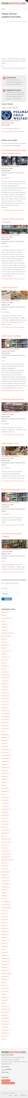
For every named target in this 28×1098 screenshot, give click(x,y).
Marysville (5, 833)
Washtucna (5, 1021)
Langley (4, 818)
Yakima (4, 1036)
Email (3, 178)
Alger (3, 621)
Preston (4, 910)
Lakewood (5, 815)
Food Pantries (14, 4)
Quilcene (4, 922)
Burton (4, 669)
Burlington (5, 666)
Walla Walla (5, 1012)
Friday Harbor (6, 755)
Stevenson (5, 979)
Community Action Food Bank (12, 399)
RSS (2, 1069)
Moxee (4, 863)
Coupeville (5, 710)
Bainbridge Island (7, 633)
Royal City (5, 940)
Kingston (4, 800)
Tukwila (4, 1000)
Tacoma (4, 991)
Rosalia (4, 937)
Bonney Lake (6, 651)
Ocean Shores (6, 884)
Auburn (4, 630)
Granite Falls (6, 773)
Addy (3, 615)
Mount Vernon (6, 857)
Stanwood (5, 976)
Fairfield (4, 746)
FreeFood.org (6, 1080)
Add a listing (4, 1072)
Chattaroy (5, 684)
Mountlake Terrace (7, 860)
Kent (3, 794)
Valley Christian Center (10, 443)
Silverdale (5, 955)
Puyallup (4, 919)
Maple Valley (6, 830)
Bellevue (4, 642)
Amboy (4, 624)
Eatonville (5, 722)
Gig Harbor (5, 758)
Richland (4, 928)
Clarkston (5, 701)
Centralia (4, 681)
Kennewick (5, 791)
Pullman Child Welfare (9, 108)
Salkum (4, 943)
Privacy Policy (5, 1066)
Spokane (5, 970)
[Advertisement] (14, 39)
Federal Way (5, 749)
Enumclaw (5, 737)
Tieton (4, 994)
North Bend (5, 872)
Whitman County (21, 68)
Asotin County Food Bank (11, 336)
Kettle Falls (5, 797)
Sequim (4, 952)
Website (7, 178)
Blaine (4, 648)
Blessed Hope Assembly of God (13, 490)
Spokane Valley (6, 973)
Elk (3, 731)
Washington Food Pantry (15, 21)
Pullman (4, 916)
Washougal (5, 1018)
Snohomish (5, 958)
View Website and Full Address (10, 120)
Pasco (4, 898)
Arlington (4, 627)
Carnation (5, 672)
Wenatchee (5, 1024)
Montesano (5, 851)
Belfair (4, 639)
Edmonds (5, 728)
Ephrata (4, 740)
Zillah (3, 1039)
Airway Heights (6, 618)
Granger (4, 770)
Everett (4, 743)
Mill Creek (5, 845)
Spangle (4, 967)
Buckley (4, 660)
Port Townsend (6, 907)
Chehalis (4, 687)
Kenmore (4, 788)
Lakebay (4, 812)
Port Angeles (6, 901)
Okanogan (5, 887)
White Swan (5, 1030)
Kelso (4, 785)
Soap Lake (5, 961)
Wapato (4, 1015)
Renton (4, 925)
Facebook (5, 1069)
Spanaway (5, 964)
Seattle (4, 946)
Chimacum (5, 695)
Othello (4, 895)
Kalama (4, 782)
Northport (5, 875)
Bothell (4, 654)
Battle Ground (6, 636)
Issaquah (5, 779)
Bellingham (5, 645)
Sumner (4, 985)
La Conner (5, 806)
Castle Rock (5, 675)
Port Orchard (6, 904)
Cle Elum (5, 704)
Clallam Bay (5, 698)
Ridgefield (5, 931)
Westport (5, 1027)
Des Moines (5, 716)
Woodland (5, 1033)
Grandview (5, 767)
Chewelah (5, 692)
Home (7, 21)
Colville (4, 707)
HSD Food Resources (8, 1083)
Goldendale (5, 761)
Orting (4, 892)
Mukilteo (4, 866)
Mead (3, 836)
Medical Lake (6, 839)
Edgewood (5, 725)
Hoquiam (4, 776)
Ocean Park (5, 881)
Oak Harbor (5, 878)
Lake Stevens (6, 809)
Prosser (4, 913)
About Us (16, 1095)
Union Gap (5, 1006)
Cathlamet (5, 678)
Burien (4, 663)
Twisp (4, 1003)
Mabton (4, 827)
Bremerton (5, 657)
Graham (4, 764)
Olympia (4, 889)
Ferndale (4, 752)
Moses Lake (5, 854)
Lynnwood (5, 824)
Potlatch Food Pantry (9, 288)
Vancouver (5, 1009)
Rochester (5, 934)
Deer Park (5, 713)
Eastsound (5, 719)
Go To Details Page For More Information (12, 131)
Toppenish (5, 997)
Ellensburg (5, 734)
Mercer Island (6, 842)
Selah (4, 949)
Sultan (4, 982)
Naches (4, 869)
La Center (5, 803)
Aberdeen (5, 612)
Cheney (4, 690)
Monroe (4, 848)
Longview (5, 821)
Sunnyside (5, 988)
